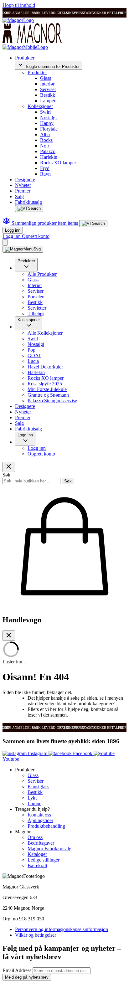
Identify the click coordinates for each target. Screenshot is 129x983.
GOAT (34, 355)
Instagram (38, 753)
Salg (19, 196)
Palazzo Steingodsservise (52, 400)
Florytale (49, 128)
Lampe (34, 803)
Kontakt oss (39, 814)
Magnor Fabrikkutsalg (49, 848)
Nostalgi (48, 117)
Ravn (45, 174)
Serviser (48, 89)
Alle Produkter (42, 274)
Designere (25, 179)
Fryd (44, 168)
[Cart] (5, 242)
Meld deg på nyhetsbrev (27, 977)
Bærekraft (37, 865)
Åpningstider (40, 820)
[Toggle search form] (29, 208)
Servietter (37, 308)
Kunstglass (38, 786)
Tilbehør (36, 313)
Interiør (47, 83)
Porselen (36, 296)
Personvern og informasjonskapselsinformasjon (61, 929)
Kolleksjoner (40, 106)
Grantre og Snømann (48, 395)
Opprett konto (35, 236)
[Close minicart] (9, 635)
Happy (47, 123)
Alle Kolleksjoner (45, 333)
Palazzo (47, 151)
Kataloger (37, 854)
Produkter (24, 57)
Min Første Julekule (47, 389)
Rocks (46, 140)
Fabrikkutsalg (28, 202)
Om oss (35, 837)
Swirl (45, 112)
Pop (31, 350)
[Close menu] (9, 467)
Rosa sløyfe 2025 (45, 383)
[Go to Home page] (18, 20)
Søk (68, 481)
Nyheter (23, 185)
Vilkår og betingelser (35, 935)
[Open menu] (23, 249)
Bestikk (47, 95)
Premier (22, 190)
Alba (45, 134)
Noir (44, 145)
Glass (45, 78)
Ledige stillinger (43, 859)
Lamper (47, 100)
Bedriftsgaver (41, 843)
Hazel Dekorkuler (45, 366)
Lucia (33, 361)
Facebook (83, 753)
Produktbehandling (46, 826)
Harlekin (48, 157)
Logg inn (12, 230)
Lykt (32, 797)
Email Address (18, 970)
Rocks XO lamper (58, 162)
